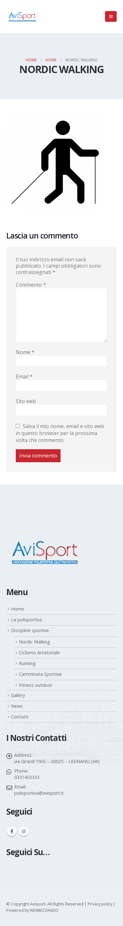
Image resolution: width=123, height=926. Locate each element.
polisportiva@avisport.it (39, 793)
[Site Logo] (22, 16)
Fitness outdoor (35, 685)
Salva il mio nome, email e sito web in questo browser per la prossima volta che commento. (60, 433)
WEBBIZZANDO (44, 910)
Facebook (11, 831)
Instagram (23, 831)
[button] (111, 16)
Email (24, 376)
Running (27, 663)
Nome (25, 352)
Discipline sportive (30, 630)
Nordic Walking (34, 642)
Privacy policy (100, 904)
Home (17, 609)
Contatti (19, 717)
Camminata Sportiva (40, 674)
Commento (31, 285)
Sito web (26, 401)
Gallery (18, 695)
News (17, 706)
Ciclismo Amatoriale (39, 652)
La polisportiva (26, 620)
